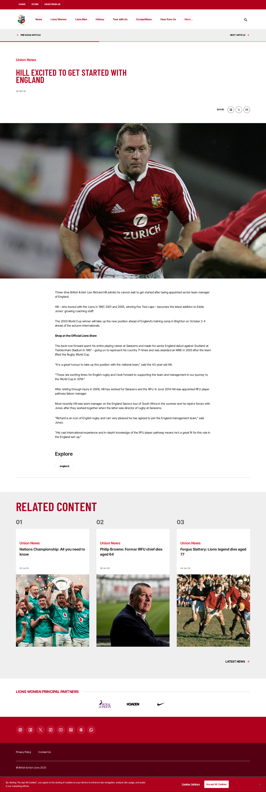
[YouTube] (60, 729)
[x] (239, 109)
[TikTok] (50, 729)
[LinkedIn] (71, 729)
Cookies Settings (191, 784)
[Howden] (133, 704)
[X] (40, 729)
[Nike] (161, 704)
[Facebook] (30, 729)
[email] (247, 109)
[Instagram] (20, 729)
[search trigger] (245, 20)
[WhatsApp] (91, 729)
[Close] (260, 784)
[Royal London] (105, 704)
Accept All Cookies (216, 784)
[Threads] (81, 729)
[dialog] (133, 784)
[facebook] (231, 109)
